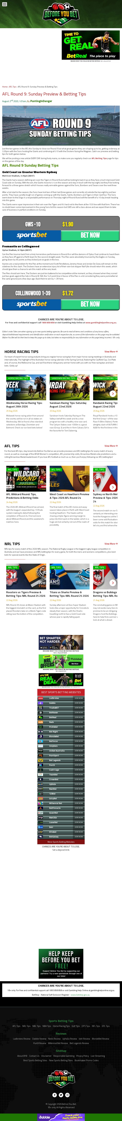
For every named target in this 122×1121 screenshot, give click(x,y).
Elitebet (52, 831)
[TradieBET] (61, 652)
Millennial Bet (55, 803)
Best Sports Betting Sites (35, 1060)
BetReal (52, 717)
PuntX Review (39, 1043)
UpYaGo (52, 784)
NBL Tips (36, 1026)
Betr (51, 827)
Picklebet (53, 726)
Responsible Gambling (63, 1056)
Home (5, 86)
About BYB (22, 1056)
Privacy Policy (82, 1056)
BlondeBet (54, 736)
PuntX (52, 765)
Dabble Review (39, 1038)
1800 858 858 (48, 322)
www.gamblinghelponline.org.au (101, 322)
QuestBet (53, 812)
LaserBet (53, 822)
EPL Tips (106, 1026)
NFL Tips (96, 1026)
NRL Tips (26, 1026)
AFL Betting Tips (99, 158)
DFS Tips (86, 1026)
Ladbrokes (54, 698)
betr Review (84, 1038)
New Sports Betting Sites (61, 1060)
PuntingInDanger (41, 101)
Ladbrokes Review (21, 1038)
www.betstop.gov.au (80, 994)
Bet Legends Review (79, 1043)
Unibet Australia (57, 750)
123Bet (52, 793)
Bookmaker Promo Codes (87, 1060)
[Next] (113, 393)
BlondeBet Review (100, 1038)
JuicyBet (53, 798)
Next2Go (53, 817)
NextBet (53, 788)
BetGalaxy (53, 836)
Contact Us (34, 1056)
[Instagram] (67, 1095)
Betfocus (53, 741)
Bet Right (53, 731)
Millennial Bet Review (58, 1043)
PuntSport (54, 755)
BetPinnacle (54, 808)
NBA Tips (47, 1026)
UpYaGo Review (69, 1038)
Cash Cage (54, 769)
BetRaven (53, 712)
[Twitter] (61, 1095)
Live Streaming (98, 1056)
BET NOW (90, 235)
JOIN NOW (79, 698)
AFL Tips (12, 86)
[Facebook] (54, 1095)
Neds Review (54, 1038)
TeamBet (53, 774)
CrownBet (53, 779)
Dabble (52, 702)
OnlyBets (53, 745)
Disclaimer (46, 1056)
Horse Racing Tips (61, 1026)
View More (110, 351)
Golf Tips (76, 1026)
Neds (51, 722)
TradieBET (54, 707)
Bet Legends (55, 760)
